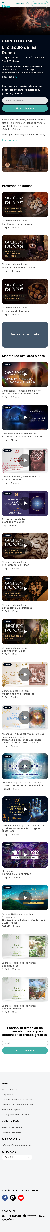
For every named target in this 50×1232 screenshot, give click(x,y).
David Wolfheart (10, 61)
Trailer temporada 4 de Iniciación (22, 785)
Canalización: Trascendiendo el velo (21, 390)
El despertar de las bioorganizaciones (14, 520)
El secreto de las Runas (17, 40)
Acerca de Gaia (10, 1089)
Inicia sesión (40, 4)
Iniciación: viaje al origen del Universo (22, 782)
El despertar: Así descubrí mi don (22, 436)
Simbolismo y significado (17, 608)
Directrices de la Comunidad (17, 1099)
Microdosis (7, 871)
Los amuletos (10, 965)
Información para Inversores (17, 1145)
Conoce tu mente (12, 479)
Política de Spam (11, 1109)
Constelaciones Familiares (16, 691)
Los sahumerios (12, 1008)
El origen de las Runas (15, 565)
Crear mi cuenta (25, 108)
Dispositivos (8, 1094)
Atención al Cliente (12, 1127)
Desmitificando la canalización (20, 393)
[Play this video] (25, 374)
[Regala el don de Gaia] (27, 3)
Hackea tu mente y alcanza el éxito (21, 476)
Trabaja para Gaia (11, 1132)
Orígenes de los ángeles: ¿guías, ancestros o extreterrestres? (22, 741)
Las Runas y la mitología (17, 224)
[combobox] (17, 1157)
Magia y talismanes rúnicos (19, 267)
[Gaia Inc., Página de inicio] (6, 6)
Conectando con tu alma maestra (20, 433)
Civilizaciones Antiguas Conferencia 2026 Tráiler (24, 921)
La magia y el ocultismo (16, 874)
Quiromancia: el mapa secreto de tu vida (23, 825)
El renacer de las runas (16, 311)
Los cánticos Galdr (13, 650)
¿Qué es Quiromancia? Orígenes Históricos (22, 829)
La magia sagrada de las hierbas (19, 963)
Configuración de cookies (15, 1114)
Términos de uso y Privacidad (18, 1104)
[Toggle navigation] (3, 3)
